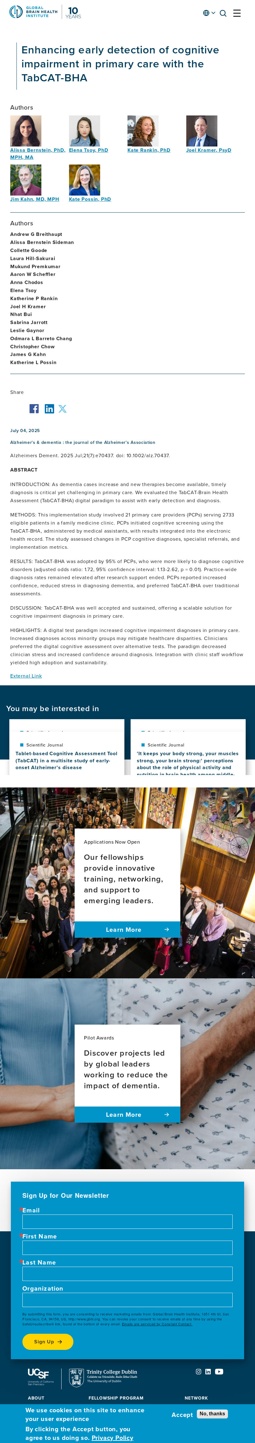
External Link (26, 675)
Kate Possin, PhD (90, 199)
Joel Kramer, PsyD (209, 150)
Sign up (44, 1341)
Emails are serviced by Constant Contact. (157, 1323)
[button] (225, 14)
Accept (182, 1414)
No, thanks (212, 1413)
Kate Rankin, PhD (149, 150)
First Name (39, 1236)
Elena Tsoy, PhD (88, 150)
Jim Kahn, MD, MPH (34, 199)
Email (31, 1210)
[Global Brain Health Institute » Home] (45, 17)
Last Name (39, 1262)
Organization (42, 1288)
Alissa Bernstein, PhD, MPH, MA (38, 154)
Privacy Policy (112, 1437)
